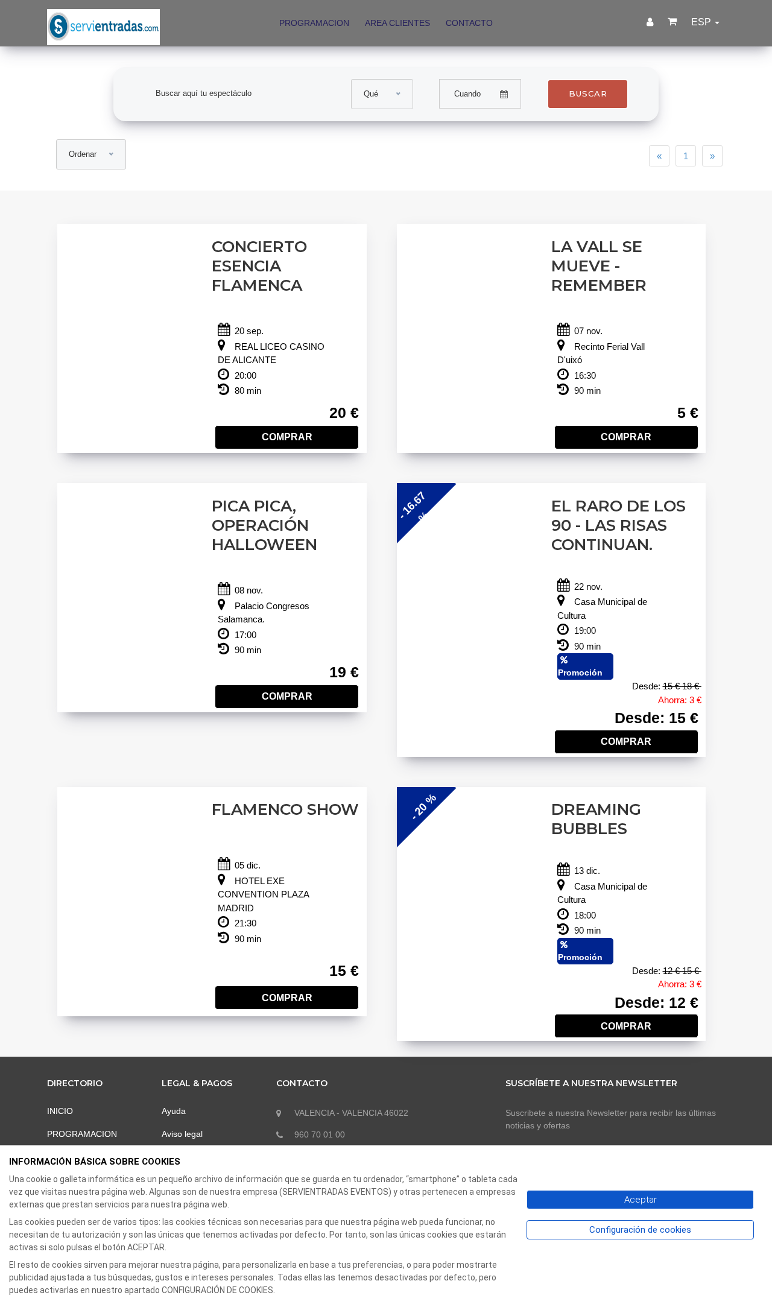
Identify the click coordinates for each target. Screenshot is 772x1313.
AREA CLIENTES (397, 23)
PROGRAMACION (314, 23)
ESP (702, 22)
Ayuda (174, 1111)
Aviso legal (182, 1134)
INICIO (60, 1111)
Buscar (588, 93)
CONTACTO (469, 23)
